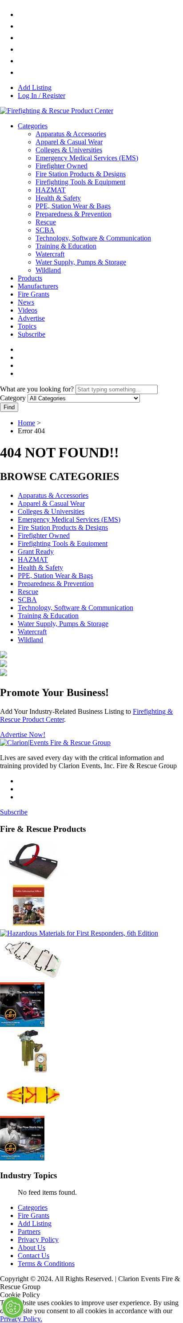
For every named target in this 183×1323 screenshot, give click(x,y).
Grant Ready (36, 551)
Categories (33, 126)
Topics (27, 326)
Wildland (48, 270)
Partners (29, 1231)
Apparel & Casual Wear (69, 142)
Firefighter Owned (62, 166)
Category (13, 398)
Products (30, 278)
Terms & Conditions (46, 1263)
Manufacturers (38, 286)
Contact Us (33, 1255)
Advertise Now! (22, 734)
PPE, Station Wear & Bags (73, 206)
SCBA (45, 230)
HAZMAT (51, 190)
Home (26, 423)
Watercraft (50, 254)
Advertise (31, 318)
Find (9, 407)
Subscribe (31, 334)
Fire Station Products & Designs (81, 174)
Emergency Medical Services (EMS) (87, 158)
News (26, 302)
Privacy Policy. (21, 1319)
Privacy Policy (38, 1239)
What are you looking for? (37, 389)
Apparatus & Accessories (71, 134)
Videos (27, 310)
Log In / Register (41, 95)
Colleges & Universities (69, 150)
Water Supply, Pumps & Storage (81, 262)
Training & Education (66, 246)
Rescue (46, 222)
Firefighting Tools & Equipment (80, 182)
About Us (31, 1247)
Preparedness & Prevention (73, 214)
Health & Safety (58, 198)
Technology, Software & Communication (93, 238)
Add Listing (35, 87)
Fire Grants (33, 294)
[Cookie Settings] (13, 1307)
